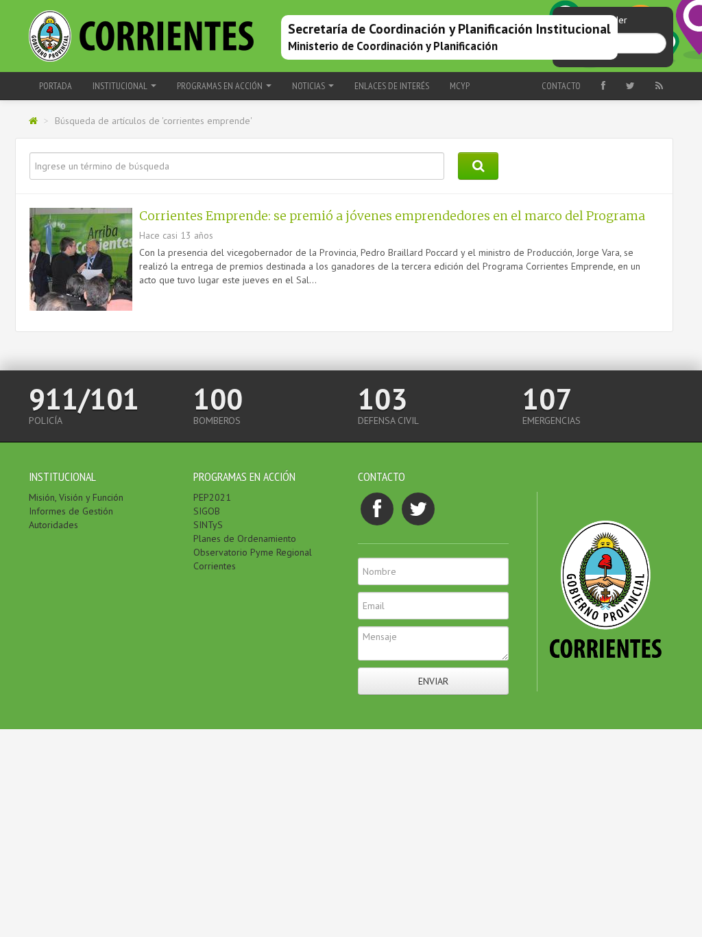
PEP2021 (212, 497)
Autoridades (53, 525)
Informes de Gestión (71, 511)
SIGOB (206, 511)
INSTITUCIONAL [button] (121, 86)
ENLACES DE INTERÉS (391, 86)
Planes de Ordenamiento (244, 538)
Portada (55, 86)
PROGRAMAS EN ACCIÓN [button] (221, 86)
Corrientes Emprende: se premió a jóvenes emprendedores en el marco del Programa (392, 216)
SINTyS (208, 525)
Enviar (433, 681)
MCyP (460, 86)
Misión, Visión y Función (76, 497)
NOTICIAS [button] (309, 86)
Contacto (561, 86)
